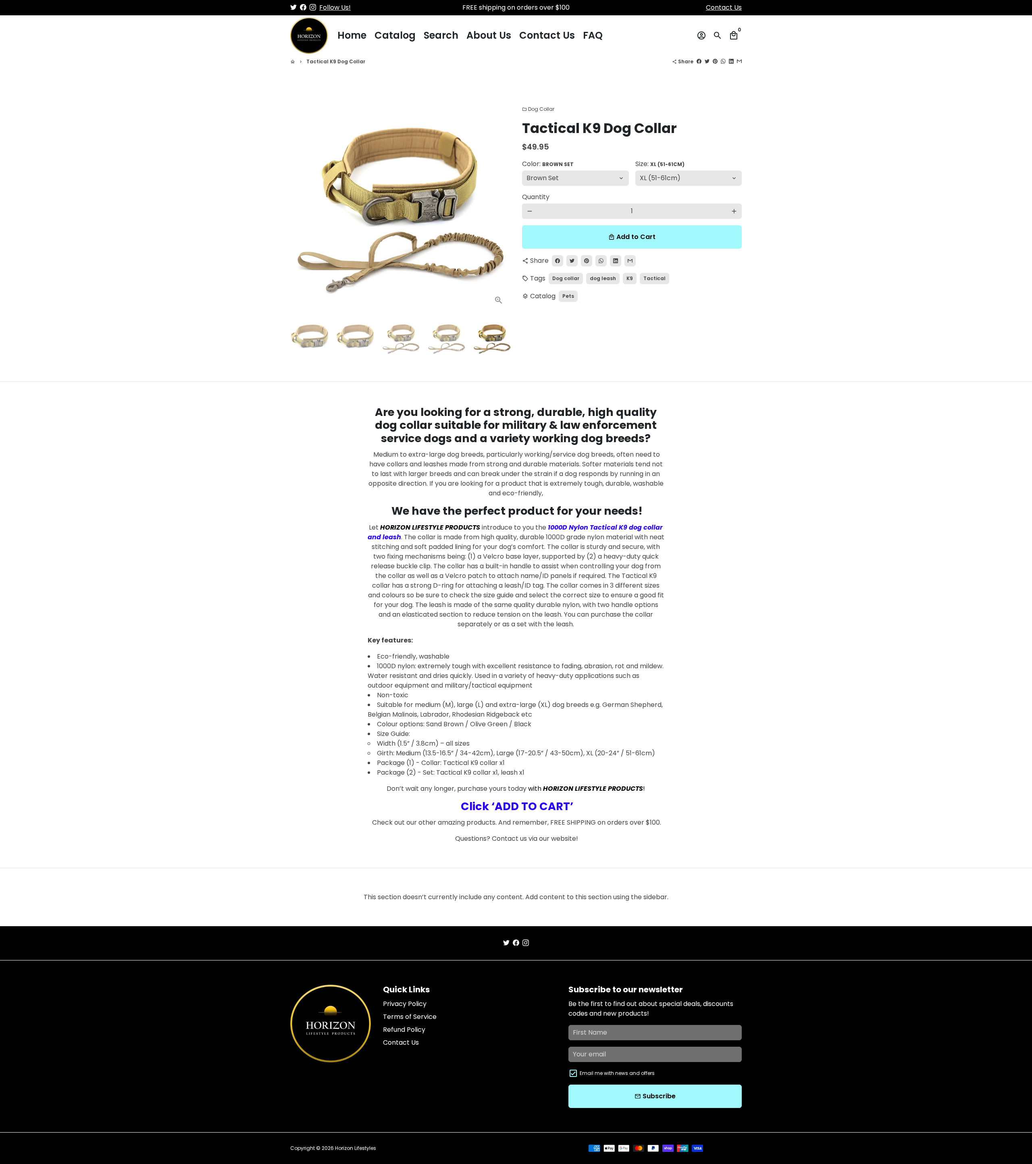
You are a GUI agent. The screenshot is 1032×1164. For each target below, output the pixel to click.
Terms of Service (410, 1016)
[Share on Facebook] (699, 61)
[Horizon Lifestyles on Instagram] (313, 7)
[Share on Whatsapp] (723, 61)
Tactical (654, 278)
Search (441, 35)
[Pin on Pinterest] (715, 61)
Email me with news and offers (617, 1073)
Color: (548, 163)
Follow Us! (335, 7)
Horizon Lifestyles (355, 1148)
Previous (301, 202)
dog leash (603, 278)
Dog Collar (538, 109)
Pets (568, 296)
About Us (488, 35)
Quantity (535, 197)
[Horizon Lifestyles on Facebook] (303, 7)
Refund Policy (404, 1029)
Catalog (395, 35)
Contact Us (724, 7)
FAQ (593, 35)
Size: (660, 163)
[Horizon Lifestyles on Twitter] (293, 7)
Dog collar (565, 278)
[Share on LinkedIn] (731, 61)
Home (351, 35)
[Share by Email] (739, 61)
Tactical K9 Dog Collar (335, 61)
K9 (629, 278)
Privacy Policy (405, 1003)
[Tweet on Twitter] (707, 61)
